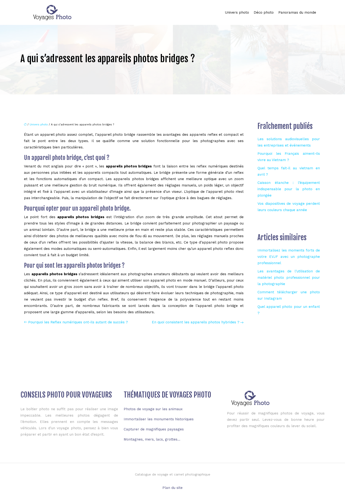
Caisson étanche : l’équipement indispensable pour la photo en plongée (288, 189)
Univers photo (237, 12)
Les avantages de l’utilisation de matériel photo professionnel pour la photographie (288, 277)
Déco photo (264, 12)
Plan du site (172, 488)
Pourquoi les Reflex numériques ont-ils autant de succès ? (78, 322)
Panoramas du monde (297, 12)
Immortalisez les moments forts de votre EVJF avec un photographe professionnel (288, 256)
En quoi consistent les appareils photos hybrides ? (195, 322)
